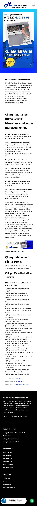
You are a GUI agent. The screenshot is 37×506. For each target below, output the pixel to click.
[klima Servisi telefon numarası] (18, 40)
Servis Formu (7, 484)
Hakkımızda (7, 478)
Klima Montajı (7, 458)
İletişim (5, 481)
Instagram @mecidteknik (11, 442)
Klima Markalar (8, 467)
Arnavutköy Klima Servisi (21, 384)
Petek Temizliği (8, 461)
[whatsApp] (32, 501)
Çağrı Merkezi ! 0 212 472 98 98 (15, 433)
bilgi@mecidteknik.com (12, 439)
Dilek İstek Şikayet (9, 487)
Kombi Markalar (8, 464)
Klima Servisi (20, 381)
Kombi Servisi (7, 452)
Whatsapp (8, 436)
